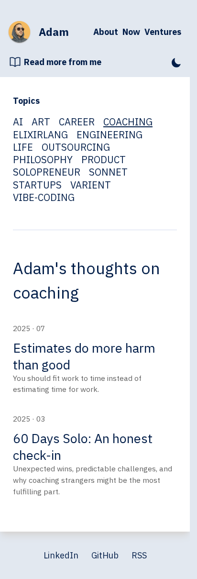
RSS (139, 555)
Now (131, 31)
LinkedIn (61, 555)
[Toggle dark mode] (176, 62)
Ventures (162, 31)
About (105, 31)
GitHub (105, 555)
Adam (54, 32)
